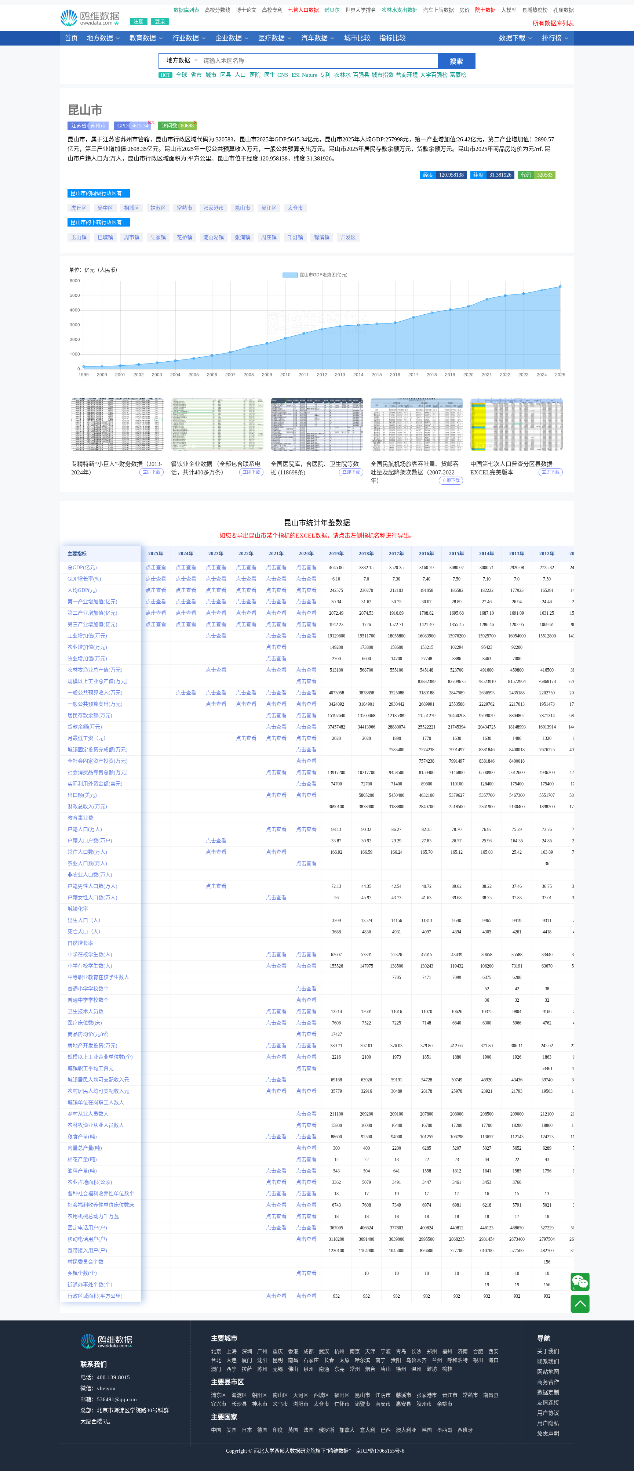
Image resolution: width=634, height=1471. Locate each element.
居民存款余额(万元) (90, 715)
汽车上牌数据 (438, 10)
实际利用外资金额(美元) (95, 784)
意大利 (367, 1430)
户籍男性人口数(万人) (92, 886)
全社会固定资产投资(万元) (98, 761)
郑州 (432, 1351)
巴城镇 (105, 237)
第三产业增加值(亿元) (92, 624)
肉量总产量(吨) (85, 1148)
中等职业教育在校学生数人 (98, 977)
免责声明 (548, 1433)
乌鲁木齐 (416, 1360)
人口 (240, 75)
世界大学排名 (360, 10)
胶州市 (424, 1404)
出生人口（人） (85, 920)
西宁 (231, 1369)
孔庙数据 (563, 10)
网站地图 (548, 1372)
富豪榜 (458, 75)
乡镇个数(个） (84, 1273)
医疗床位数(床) (85, 1023)
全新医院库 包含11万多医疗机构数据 (526, 28)
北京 (216, 1351)
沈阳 (262, 1360)
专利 (325, 75)
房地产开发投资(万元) (92, 1045)
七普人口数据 (303, 10)
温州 (416, 1369)
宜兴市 (218, 1404)
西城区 (321, 1395)
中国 (216, 1430)
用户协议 (548, 1413)
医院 (254, 75)
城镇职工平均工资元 (91, 1068)
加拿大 (347, 1430)
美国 (231, 1430)
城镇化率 (78, 909)
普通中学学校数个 (88, 1000)
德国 (262, 1430)
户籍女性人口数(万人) (92, 897)
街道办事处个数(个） (92, 1284)
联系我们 (548, 1362)
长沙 (416, 1351)
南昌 (293, 1360)
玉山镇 (79, 237)
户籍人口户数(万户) (90, 840)
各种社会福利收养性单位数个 (101, 1193)
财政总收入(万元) (87, 806)
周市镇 (131, 237)
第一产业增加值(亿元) (92, 601)
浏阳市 (301, 1404)
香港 (293, 1351)
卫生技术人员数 (85, 1011)
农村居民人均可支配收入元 (98, 1091)
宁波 (385, 1351)
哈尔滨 (362, 1360)
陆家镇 (158, 237)
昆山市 (242, 208)
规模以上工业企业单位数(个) (100, 1057)
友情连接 (548, 1403)
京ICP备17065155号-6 (380, 1451)
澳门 (216, 1369)
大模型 (509, 10)
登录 (160, 21)
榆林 (447, 1369)
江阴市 (383, 1395)
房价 (464, 10)
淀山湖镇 (213, 237)
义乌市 (280, 1404)
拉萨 (247, 1369)
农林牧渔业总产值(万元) (95, 670)
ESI (296, 75)
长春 (329, 1360)
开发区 (348, 237)
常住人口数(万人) (87, 852)
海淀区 (239, 1395)
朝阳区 (259, 1395)
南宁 (380, 1360)
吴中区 (105, 208)
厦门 (247, 1360)
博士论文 (246, 10)
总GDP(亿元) (82, 567)
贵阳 (396, 1360)
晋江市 (450, 1395)
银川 (478, 1360)
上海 (231, 1351)
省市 (196, 75)
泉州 (308, 1369)
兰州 (437, 1360)
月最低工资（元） (88, 738)
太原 (344, 1360)
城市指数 (383, 75)
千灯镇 (295, 237)
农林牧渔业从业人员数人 (96, 1125)
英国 (293, 1430)
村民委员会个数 (85, 1262)
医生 (269, 75)
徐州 (401, 1369)
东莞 (339, 1369)
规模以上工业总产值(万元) (98, 681)
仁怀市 (342, 1404)
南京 (355, 1351)
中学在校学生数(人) (90, 954)
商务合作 (548, 1382)
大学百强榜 (434, 75)
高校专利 (272, 10)
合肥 (478, 1351)
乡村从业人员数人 (88, 1114)
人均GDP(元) (82, 590)
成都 (308, 1351)
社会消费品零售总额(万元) (98, 772)
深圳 (247, 1351)
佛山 (293, 1369)
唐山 (385, 1369)
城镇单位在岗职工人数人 (96, 1102)
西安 (493, 1351)
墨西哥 (444, 1430)
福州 (447, 1351)
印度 (278, 1430)
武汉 (324, 1351)
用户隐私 (548, 1423)
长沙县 (239, 1404)
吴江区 (269, 208)
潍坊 (432, 1369)
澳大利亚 (406, 1430)
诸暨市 (362, 1404)
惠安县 (403, 1404)
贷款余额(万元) (85, 727)
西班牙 (465, 1430)
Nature (309, 75)
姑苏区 (158, 208)
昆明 (278, 1360)
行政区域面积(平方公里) (95, 1296)
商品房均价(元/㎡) (88, 1034)
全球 (181, 75)
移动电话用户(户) (87, 1239)
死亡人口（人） (85, 932)
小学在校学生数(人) (90, 966)
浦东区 (218, 1395)
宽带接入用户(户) (87, 1250)
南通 (324, 1369)
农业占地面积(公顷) (90, 1182)
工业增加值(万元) (87, 636)
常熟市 (184, 208)
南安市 (383, 1404)
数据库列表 (186, 10)
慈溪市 (403, 1395)
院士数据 (485, 10)
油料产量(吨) (82, 1171)
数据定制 (548, 1392)
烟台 (370, 1369)
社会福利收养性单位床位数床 (101, 1205)
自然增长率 (80, 943)
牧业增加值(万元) (87, 658)
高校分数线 (217, 10)
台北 (216, 1360)
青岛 (401, 1351)
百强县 (361, 75)
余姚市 (444, 1404)
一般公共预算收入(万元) (95, 692)
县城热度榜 (535, 10)
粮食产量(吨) (82, 1136)
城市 (210, 75)
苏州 (262, 1369)
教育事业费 (80, 818)
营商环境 (407, 75)
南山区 (280, 1395)
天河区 (301, 1395)
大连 (231, 1360)
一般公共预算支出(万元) (95, 704)
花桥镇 (184, 237)
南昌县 (491, 1395)
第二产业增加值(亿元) (92, 613)
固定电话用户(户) (87, 1227)
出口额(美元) (82, 795)
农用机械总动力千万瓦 (93, 1216)
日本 (247, 1430)
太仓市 (295, 208)
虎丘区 (79, 208)
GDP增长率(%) (84, 579)
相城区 (131, 208)
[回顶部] (580, 1304)
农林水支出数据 (400, 10)
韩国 (427, 1430)
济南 (463, 1351)
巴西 (385, 1430)
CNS (282, 75)
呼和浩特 (457, 1360)
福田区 (342, 1395)
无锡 (278, 1369)
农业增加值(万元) (87, 647)
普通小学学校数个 (88, 988)
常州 (355, 1369)
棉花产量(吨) (82, 1159)
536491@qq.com (117, 1399)
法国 (308, 1430)
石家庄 (311, 1360)
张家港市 (213, 208)
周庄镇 (269, 237)
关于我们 (548, 1351)
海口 (493, 1360)
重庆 (278, 1351)
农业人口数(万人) (87, 863)
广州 (262, 1351)
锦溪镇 (321, 237)
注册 (139, 21)
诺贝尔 (332, 10)
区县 (225, 75)
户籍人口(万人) (85, 829)
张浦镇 (242, 237)
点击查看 (156, 567)
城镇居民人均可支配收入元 (98, 1080)
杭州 (339, 1351)
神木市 (259, 1404)
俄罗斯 (326, 1430)
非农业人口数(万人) (90, 875)
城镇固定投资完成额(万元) (98, 749)
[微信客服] (580, 1282)
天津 (370, 1351)
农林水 (342, 75)
